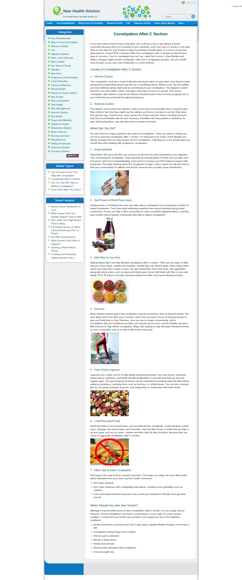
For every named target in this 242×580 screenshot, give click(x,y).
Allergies (55, 69)
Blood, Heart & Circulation (91, 23)
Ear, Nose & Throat (61, 65)
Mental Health (58, 89)
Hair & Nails (57, 97)
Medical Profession (61, 143)
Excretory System (60, 151)
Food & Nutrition (59, 81)
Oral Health (57, 104)
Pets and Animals (60, 100)
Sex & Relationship (65, 23)
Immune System (59, 112)
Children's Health (60, 124)
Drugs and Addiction (61, 120)
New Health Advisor (81, 11)
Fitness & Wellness (61, 85)
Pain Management (60, 108)
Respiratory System (61, 128)
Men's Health (58, 61)
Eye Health (56, 116)
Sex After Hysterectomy (63, 237)
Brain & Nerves (59, 131)
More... (182, 23)
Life (128, 23)
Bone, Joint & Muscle (165, 23)
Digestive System (142, 23)
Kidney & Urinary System (64, 93)
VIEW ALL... (72, 156)
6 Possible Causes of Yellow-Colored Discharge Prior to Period (66, 230)
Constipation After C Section (65, 179)
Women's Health (114, 23)
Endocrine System (60, 147)
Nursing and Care (60, 135)
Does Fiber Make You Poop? (66, 189)
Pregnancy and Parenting (64, 77)
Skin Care (56, 73)
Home (50, 23)
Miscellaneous (58, 139)
